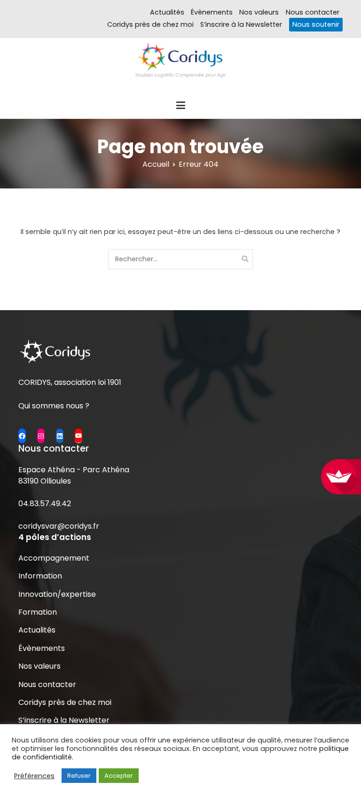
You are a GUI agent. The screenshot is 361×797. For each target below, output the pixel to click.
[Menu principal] (180, 105)
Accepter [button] (118, 775)
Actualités (167, 12)
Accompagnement (53, 558)
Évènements (212, 12)
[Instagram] (41, 436)
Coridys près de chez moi (150, 24)
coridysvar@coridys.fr (58, 526)
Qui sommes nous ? (53, 405)
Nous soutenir (315, 24)
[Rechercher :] (180, 259)
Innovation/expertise (57, 594)
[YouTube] (78, 436)
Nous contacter (312, 12)
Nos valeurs (259, 12)
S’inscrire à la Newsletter (241, 24)
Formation (37, 612)
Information (40, 575)
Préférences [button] (34, 776)
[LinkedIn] (59, 436)
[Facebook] (22, 436)
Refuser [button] (79, 775)
